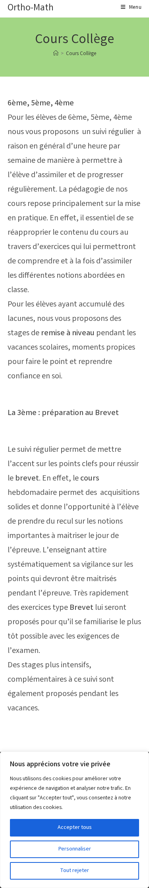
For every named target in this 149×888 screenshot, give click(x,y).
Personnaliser (74, 849)
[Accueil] (55, 54)
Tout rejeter (74, 871)
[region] (74, 820)
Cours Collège (81, 54)
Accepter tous (75, 828)
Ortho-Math (31, 9)
